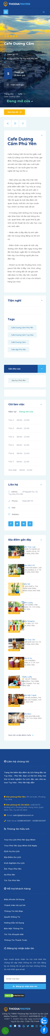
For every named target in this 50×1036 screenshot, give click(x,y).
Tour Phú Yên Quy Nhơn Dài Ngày (20, 845)
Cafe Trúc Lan (29, 547)
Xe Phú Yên (9, 875)
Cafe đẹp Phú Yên (18, 349)
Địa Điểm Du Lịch (12, 857)
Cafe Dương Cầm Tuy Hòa (22, 335)
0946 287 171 (12, 54)
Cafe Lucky (27, 602)
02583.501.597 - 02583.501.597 (31, 821)
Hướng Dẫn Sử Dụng (14, 923)
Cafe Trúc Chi (28, 639)
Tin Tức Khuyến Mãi (13, 934)
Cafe (20, 94)
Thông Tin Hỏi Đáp (13, 911)
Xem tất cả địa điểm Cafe (19, 735)
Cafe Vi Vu (27, 658)
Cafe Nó (26, 584)
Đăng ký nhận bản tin (26, 986)
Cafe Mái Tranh (29, 695)
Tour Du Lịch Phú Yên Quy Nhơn (19, 840)
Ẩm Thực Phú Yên (12, 869)
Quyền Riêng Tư (12, 917)
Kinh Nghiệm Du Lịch (14, 863)
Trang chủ (8, 94)
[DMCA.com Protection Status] (14, 995)
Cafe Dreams (28, 621)
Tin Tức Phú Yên (12, 880)
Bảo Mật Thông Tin (13, 928)
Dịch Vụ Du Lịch (12, 851)
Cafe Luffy (27, 677)
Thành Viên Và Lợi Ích (14, 905)
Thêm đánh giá (16, 85)
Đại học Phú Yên (19, 380)
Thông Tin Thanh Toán (15, 940)
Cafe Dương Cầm (18, 342)
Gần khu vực (14, 369)
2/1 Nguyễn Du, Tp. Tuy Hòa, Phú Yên (22, 58)
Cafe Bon (26, 714)
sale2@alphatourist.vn (23, 815)
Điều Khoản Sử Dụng (14, 899)
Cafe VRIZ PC (28, 565)
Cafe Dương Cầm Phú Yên (22, 328)
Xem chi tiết (14, 557)
